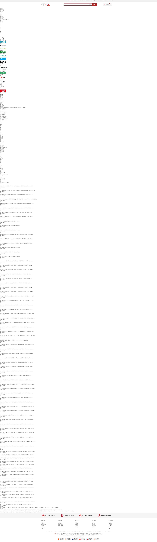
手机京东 (96, 0)
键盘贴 (1, 15)
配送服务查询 (60, 524)
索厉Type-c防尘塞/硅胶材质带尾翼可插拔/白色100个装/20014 (10, 256)
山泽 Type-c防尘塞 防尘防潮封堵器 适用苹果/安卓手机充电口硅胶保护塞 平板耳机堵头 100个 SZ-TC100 (17, 494)
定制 (0, 163)
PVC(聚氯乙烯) (2, 172)
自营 (0, 188)
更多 (0, 93)
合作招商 (60, 531)
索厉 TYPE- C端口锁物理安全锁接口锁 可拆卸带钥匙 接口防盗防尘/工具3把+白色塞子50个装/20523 (16, 274)
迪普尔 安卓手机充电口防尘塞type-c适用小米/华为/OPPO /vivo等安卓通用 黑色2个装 (14, 340)
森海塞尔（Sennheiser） (4, 174)
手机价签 (52, 507)
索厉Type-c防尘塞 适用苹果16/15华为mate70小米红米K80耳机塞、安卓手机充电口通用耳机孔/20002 (16, 238)
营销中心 (68, 531)
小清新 (1, 157)
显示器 (1, 152)
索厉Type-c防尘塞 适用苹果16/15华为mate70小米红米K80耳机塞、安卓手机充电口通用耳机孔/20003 (16, 216)
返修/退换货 (94, 525)
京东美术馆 (2, 17)
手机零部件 (2, 141)
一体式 (1, 123)
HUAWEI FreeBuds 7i (3, 119)
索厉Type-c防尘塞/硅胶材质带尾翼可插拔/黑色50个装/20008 (10, 225)
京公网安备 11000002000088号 (61, 533)
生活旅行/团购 (43, 524)
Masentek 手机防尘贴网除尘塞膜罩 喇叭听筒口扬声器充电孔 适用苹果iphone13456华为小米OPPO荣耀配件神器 (18, 199)
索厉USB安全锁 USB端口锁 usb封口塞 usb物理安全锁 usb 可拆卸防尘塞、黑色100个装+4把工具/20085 (17, 428)
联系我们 (51, 531)
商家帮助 (64, 531)
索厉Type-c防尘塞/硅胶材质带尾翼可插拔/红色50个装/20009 (10, 221)
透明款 (1, 159)
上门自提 (59, 522)
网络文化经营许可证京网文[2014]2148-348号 (82, 534)
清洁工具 (1, 134)
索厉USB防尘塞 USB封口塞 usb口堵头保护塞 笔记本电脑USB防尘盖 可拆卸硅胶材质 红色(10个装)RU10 (17, 458)
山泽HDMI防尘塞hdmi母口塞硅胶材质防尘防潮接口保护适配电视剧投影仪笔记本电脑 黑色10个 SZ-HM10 (17, 410)
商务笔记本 (2, 148)
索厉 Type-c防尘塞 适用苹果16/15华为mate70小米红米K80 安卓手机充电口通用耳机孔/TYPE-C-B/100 (16, 309)
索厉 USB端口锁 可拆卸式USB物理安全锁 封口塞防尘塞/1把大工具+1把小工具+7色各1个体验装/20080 (17, 419)
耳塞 (0, 139)
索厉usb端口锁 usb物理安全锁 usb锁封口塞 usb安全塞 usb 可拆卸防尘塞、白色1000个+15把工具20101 (17, 415)
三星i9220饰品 (8, 507)
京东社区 (86, 531)
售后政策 (93, 522)
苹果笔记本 (2, 150)
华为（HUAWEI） (3, 179)
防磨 (0, 128)
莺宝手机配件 (57, 507)
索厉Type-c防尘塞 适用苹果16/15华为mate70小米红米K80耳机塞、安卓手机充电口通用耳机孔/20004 (16, 243)
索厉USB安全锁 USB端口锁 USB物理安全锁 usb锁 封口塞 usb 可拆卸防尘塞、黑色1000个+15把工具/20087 (18, 441)
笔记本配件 (2, 101)
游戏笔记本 (2, 146)
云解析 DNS (12, 512)
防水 (0, 126)
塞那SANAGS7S (2, 109)
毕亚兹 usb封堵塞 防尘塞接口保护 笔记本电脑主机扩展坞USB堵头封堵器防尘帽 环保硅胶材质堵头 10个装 (17, 190)
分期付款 (76, 524)
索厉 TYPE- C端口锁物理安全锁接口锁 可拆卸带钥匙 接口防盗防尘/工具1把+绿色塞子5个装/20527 (16, 278)
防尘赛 (22, 507)
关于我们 (47, 531)
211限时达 (60, 523)
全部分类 (1, 8)
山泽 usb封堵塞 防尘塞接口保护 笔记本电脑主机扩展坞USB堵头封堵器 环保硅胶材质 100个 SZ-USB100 (17, 379)
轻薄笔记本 (2, 149)
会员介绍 (42, 523)
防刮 (0, 129)
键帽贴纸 (1, 16)
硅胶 (0, 171)
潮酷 (0, 167)
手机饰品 (3, 19)
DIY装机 (110, 523)
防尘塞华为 (14, 507)
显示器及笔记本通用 (3, 147)
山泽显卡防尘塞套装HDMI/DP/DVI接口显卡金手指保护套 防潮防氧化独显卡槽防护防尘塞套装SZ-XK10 (16, 393)
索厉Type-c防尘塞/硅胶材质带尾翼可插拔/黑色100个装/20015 (10, 247)
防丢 (0, 130)
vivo (0, 180)
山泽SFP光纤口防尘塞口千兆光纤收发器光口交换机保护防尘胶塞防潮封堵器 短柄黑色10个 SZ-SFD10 (16, 397)
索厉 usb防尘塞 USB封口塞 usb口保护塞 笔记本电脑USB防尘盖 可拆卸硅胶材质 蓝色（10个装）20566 (17, 331)
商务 (0, 160)
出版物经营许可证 (71, 534)
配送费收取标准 (60, 525)
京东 (49, 5)
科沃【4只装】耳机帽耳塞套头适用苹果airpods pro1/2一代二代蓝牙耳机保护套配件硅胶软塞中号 (16, 212)
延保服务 (110, 524)
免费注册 (73, 0)
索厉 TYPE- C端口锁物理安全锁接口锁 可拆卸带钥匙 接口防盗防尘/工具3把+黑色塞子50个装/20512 (16, 291)
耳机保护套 (2, 145)
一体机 (1, 12)
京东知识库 (2, 9)
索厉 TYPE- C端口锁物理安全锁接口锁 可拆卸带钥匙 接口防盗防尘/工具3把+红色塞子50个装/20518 (16, 269)
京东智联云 (8, 512)
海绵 (0, 170)
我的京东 (81, 0)
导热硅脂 (1, 136)
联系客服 (42, 528)
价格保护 (93, 523)
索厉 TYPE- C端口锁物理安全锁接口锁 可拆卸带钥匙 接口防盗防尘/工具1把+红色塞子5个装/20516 (16, 265)
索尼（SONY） (2, 178)
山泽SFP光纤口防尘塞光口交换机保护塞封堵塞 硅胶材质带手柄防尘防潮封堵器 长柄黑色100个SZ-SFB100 (17, 384)
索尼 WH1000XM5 (3, 108)
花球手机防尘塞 (2, 507)
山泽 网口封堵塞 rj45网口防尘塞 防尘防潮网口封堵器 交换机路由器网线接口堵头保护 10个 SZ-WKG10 (16, 362)
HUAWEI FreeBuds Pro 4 (4, 118)
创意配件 (1, 95)
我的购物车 (107, 4)
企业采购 (91, 0)
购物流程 (42, 522)
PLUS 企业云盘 (37, 512)
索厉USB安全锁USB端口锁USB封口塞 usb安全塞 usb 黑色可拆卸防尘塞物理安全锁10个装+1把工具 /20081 (17, 432)
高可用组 (4, 512)
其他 (0, 125)
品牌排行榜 (2, 10)
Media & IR (109, 531)
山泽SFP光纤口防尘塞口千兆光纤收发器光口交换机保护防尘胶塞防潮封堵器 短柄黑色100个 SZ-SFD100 (17, 401)
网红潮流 (1, 158)
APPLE (1, 177)
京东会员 (87, 0)
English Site (104, 531)
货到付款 (76, 522)
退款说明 (93, 524)
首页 (0, 19)
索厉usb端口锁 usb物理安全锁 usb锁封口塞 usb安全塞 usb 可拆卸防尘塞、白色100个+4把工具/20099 (17, 437)
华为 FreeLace (2, 114)
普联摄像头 (2, 11)
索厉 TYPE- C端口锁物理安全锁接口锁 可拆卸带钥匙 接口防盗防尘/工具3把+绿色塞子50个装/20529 (16, 260)
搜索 (94, 4)
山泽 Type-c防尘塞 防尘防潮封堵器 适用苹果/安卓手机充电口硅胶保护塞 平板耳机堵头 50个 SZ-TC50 (16, 357)
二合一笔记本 (2, 151)
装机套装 (1, 168)
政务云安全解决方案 (25, 512)
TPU (0, 173)
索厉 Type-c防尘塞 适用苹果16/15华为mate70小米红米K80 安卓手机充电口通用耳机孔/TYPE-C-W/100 (17, 300)
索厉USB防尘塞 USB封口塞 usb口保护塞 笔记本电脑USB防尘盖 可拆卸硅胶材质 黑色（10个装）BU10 (17, 313)
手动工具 (1, 169)
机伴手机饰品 (31, 507)
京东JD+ (110, 528)
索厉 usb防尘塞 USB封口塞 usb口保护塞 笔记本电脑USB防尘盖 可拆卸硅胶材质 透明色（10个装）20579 (17, 335)
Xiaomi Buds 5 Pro (3, 117)
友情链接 (77, 531)
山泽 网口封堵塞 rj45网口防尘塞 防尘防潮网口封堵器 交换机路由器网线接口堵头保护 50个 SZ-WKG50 (16, 366)
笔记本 (1, 155)
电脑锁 (1, 135)
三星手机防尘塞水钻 (42, 507)
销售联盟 (82, 531)
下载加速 (19, 512)
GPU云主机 (16, 512)
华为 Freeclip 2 (2, 115)
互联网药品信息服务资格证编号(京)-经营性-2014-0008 (83, 533)
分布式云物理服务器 (31, 512)
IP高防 (2, 512)
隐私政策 (95, 531)
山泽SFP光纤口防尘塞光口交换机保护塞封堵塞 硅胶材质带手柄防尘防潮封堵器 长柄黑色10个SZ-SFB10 (17, 406)
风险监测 (90, 531)
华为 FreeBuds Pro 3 (3, 116)
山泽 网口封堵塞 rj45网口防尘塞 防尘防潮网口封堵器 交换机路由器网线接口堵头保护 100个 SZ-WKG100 (17, 344)
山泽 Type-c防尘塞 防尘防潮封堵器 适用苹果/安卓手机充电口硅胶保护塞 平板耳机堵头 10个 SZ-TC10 (16, 353)
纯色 (0, 166)
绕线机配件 (26, 507)
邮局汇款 (76, 525)
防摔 (0, 127)
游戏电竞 (1, 120)
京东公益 (99, 531)
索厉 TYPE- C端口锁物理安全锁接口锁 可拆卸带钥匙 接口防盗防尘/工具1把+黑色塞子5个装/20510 (16, 282)
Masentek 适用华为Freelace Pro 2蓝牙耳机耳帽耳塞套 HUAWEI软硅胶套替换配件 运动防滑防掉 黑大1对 (17, 203)
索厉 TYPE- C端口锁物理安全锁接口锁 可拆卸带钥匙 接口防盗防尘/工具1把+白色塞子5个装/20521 (16, 287)
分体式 (1, 124)
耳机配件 (1, 103)
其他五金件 (2, 105)
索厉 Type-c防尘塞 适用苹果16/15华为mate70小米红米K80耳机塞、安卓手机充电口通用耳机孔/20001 (16, 234)
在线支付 (76, 523)
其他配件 (1, 138)
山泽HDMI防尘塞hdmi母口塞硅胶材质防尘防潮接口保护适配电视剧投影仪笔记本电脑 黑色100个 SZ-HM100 (17, 388)
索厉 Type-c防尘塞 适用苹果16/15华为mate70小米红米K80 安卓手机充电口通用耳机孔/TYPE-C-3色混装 (17, 296)
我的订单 (77, 0)
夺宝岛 (110, 522)
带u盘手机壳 (18, 507)
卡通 (0, 161)
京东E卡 (110, 525)
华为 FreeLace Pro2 (3, 112)
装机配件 (1, 98)
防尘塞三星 (48, 507)
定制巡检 (41, 512)
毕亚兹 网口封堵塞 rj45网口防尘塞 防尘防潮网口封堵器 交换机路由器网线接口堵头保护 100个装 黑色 (16, 194)
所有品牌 (1, 21)
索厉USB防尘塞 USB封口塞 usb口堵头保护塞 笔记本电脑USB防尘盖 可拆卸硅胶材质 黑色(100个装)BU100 (17, 318)
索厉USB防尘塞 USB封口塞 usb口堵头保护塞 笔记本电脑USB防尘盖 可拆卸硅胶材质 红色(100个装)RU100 (17, 322)
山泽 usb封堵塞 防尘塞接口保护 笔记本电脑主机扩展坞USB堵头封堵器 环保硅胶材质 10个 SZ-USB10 (16, 375)
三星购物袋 (36, 507)
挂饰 (0, 140)
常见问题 (42, 525)
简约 (0, 162)
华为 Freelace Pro (3, 113)
